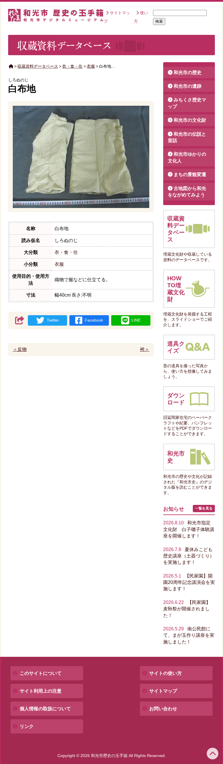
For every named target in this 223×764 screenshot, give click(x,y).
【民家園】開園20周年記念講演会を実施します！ (189, 582)
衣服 (91, 66)
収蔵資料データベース (37, 66)
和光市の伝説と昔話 (187, 137)
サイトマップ (163, 690)
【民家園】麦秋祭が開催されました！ (187, 609)
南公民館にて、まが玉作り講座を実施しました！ (188, 635)
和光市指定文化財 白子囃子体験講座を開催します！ (188, 529)
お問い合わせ (163, 708)
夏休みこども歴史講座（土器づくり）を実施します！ (188, 556)
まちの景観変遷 (190, 174)
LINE (136, 320)
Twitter (53, 320)
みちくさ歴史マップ (187, 103)
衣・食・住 (72, 66)
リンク (27, 726)
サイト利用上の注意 (41, 690)
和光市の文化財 (190, 120)
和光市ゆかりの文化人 (187, 157)
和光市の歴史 (188, 72)
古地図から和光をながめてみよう (187, 191)
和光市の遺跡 (188, 86)
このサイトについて (41, 673)
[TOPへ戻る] (212, 753)
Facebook (94, 320)
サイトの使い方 (165, 673)
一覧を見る (204, 508)
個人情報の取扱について (45, 708)
